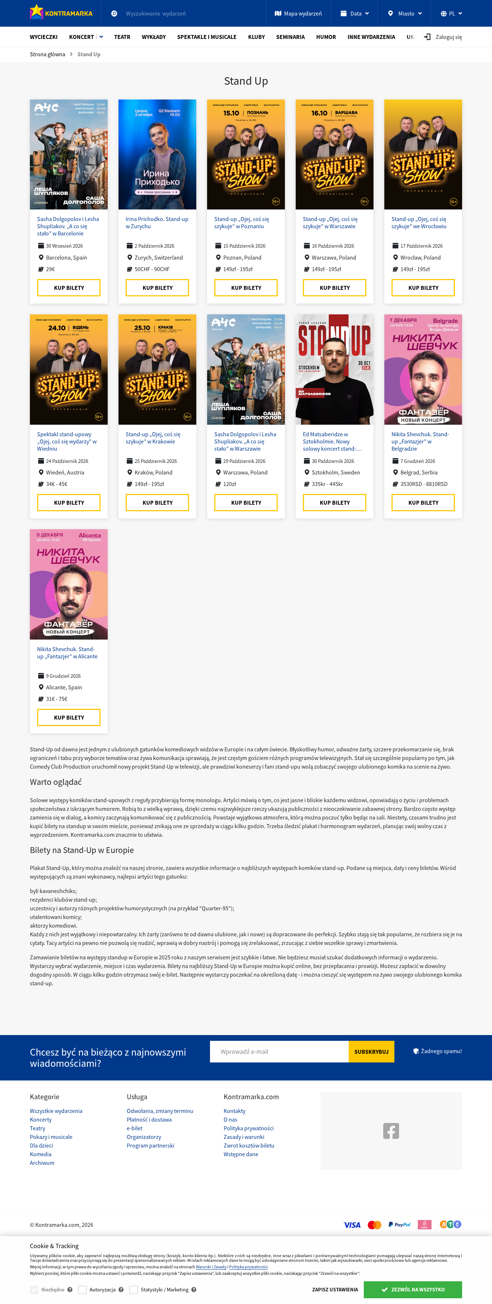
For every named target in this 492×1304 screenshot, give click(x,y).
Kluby (256, 36)
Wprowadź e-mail (244, 1051)
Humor (326, 36)
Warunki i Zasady (211, 1266)
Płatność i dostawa (149, 1119)
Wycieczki (44, 36)
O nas (230, 1119)
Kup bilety (69, 287)
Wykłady (154, 36)
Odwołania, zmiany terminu (160, 1110)
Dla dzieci (41, 1145)
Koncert (81, 36)
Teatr (122, 36)
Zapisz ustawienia (335, 1289)
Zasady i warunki (244, 1136)
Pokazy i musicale (51, 1136)
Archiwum (42, 1162)
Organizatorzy (144, 1136)
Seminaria (290, 36)
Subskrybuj (371, 1051)
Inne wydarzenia (371, 36)
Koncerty (41, 1119)
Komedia (41, 1154)
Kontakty (234, 1110)
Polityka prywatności (249, 1128)
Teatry (37, 1128)
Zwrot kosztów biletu (249, 1145)
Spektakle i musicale (207, 36)
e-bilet (134, 1128)
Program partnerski (150, 1145)
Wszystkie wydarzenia (56, 1110)
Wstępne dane (241, 1154)
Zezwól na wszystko (417, 1289)
